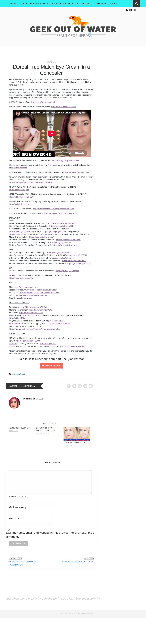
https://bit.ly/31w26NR (51, 234)
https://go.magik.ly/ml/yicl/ (67, 270)
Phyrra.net (52, 165)
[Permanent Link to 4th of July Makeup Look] (77, 433)
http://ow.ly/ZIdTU (48, 343)
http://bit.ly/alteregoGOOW (21, 197)
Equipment (84, 3)
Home (13, 3)
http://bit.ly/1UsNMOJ (32, 315)
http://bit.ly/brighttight (19, 204)
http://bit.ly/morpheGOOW (40, 310)
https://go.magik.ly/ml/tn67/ (74, 260)
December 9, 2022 (42, 433)
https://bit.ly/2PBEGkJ (77, 255)
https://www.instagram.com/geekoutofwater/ (39, 292)
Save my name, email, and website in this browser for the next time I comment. (50, 535)
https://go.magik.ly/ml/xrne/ (68, 239)
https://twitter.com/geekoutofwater (31, 295)
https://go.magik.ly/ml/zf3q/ (21, 278)
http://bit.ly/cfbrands (18, 167)
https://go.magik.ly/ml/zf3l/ (21, 231)
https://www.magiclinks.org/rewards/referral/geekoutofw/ (34, 329)
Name (18, 496)
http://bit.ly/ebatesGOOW (59, 323)
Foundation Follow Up (19, 428)
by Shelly (30, 386)
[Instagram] (134, 9)
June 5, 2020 (13, 431)
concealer (15, 374)
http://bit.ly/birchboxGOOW (31, 312)
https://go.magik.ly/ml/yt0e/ (59, 242)
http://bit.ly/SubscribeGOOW (63, 106)
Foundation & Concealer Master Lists (47, 3)
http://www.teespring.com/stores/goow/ (60, 213)
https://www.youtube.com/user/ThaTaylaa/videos (30, 182)
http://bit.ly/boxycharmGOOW (34, 307)
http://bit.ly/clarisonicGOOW (28, 341)
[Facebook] (127, 9)
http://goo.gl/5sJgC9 (54, 321)
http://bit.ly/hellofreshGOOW (72, 346)
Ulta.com (13, 343)
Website (14, 518)
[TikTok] (138, 9)
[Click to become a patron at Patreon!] (51, 365)
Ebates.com (14, 323)
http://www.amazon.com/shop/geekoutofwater (53, 208)
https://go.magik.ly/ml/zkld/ (67, 160)
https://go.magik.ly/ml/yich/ (66, 245)
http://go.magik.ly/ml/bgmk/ (62, 258)
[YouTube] (131, 9)
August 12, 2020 (17, 386)
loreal (22, 374)
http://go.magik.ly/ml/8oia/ (57, 252)
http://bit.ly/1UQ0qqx (18, 318)
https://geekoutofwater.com (26, 287)
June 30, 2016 (68, 445)
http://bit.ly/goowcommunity (43, 102)
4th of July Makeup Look (74, 442)
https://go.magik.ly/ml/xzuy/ (41, 237)
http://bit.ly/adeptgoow (19, 189)
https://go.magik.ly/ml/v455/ (79, 263)
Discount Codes (106, 3)
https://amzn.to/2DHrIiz (19, 234)
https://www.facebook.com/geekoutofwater (37, 290)
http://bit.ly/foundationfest (77, 172)
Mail (17, 507)
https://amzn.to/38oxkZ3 (65, 223)
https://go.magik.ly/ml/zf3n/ (55, 231)
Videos (51, 61)
